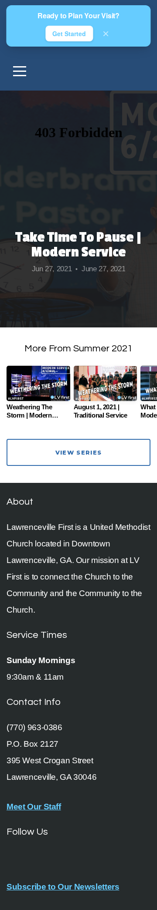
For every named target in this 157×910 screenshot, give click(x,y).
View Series (78, 452)
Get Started (69, 33)
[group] (38, 396)
